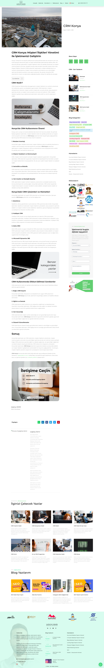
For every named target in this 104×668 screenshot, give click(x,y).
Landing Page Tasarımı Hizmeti (76, 164)
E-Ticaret (87, 124)
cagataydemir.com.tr (23, 355)
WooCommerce (85, 143)
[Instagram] (86, 61)
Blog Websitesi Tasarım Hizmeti (76, 162)
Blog (61, 3)
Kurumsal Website (76, 136)
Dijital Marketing (76, 124)
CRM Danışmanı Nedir (38, 526)
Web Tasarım (82, 141)
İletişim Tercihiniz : (76, 249)
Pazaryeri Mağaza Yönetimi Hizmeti (77, 166)
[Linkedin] (71, 61)
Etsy (72, 127)
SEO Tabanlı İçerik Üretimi (81, 595)
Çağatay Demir (17, 569)
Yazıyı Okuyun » (82, 80)
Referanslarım (56, 3)
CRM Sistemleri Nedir (85, 86)
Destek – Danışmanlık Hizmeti (76, 174)
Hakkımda (40, 3)
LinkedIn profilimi (32, 357)
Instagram (74, 133)
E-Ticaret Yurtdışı (56, 637)
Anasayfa (35, 3)
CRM (72, 30)
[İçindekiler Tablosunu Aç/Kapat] (21, 78)
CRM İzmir (14, 554)
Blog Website (75, 122)
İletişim (66, 3)
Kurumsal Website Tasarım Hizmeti (77, 157)
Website (73, 143)
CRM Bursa (77, 554)
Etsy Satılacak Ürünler (58, 644)
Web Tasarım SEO (57, 652)
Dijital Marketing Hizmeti (75, 169)
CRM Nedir (82, 76)
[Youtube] (81, 61)
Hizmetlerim (47, 3)
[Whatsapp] (76, 61)
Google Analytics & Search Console (80, 130)
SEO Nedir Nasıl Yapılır (17, 595)
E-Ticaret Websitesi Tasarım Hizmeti (77, 159)
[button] (39, 422)
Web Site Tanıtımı (37, 595)
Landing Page (75, 138)
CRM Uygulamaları (84, 97)
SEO (72, 141)
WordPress (74, 146)
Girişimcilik (80, 127)
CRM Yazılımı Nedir (84, 107)
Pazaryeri (85, 138)
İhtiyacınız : (74, 243)
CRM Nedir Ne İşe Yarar (80, 526)
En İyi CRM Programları (38, 554)
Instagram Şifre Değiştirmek (60, 595)
